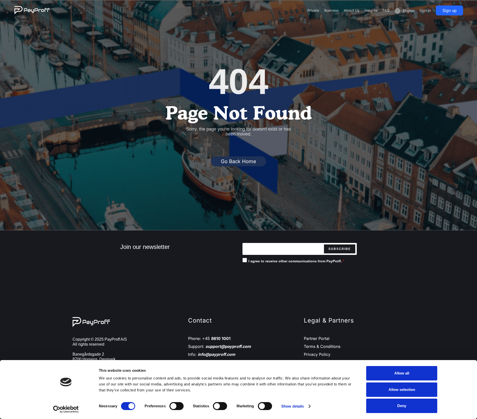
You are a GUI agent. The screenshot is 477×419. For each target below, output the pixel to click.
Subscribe (339, 249)
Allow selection (402, 389)
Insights (371, 10)
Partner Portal (316, 338)
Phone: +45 (209, 338)
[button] (404, 11)
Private (313, 10)
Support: (219, 346)
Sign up (449, 10)
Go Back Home (238, 161)
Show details (292, 406)
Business (331, 10)
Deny (401, 406)
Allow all (401, 373)
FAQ (386, 10)
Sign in (425, 10)
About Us (351, 10)
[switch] (176, 406)
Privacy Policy (317, 354)
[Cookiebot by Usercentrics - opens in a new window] (66, 409)
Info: (211, 354)
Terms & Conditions (322, 346)
